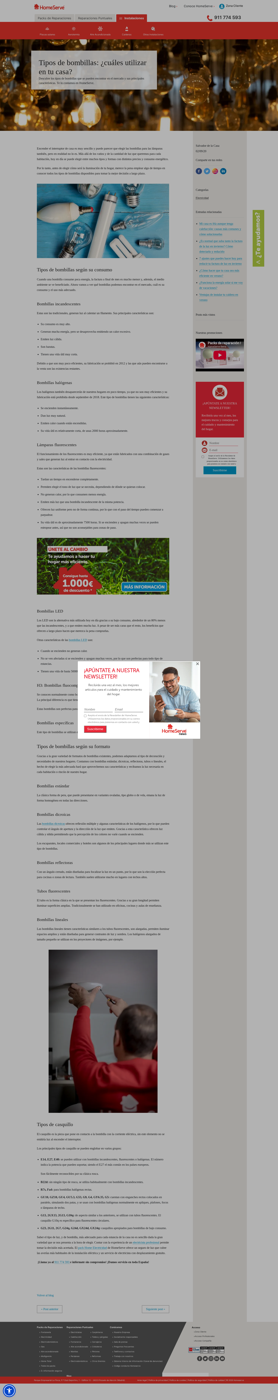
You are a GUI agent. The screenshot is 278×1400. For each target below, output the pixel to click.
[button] (9, 1390)
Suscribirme (95, 729)
